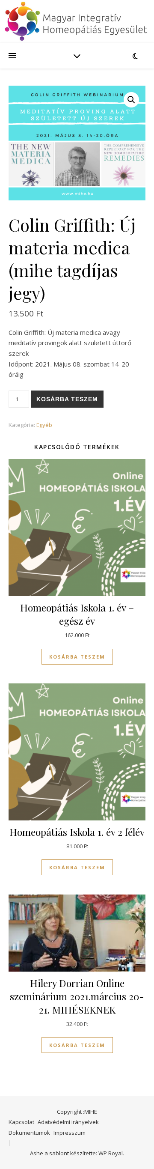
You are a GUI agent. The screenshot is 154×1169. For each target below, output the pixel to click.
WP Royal (110, 1153)
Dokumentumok (29, 1132)
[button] (131, 99)
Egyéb (44, 425)
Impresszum (69, 1132)
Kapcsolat (21, 1122)
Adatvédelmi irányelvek (68, 1122)
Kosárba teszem (67, 399)
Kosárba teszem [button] (77, 656)
